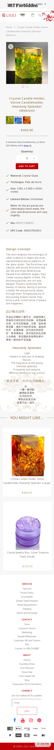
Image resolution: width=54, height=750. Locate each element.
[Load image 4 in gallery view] (27, 87)
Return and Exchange (27, 612)
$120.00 (27, 566)
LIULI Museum (27, 668)
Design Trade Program (27, 600)
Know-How (27, 672)
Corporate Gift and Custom (27, 640)
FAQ (27, 644)
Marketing (27, 632)
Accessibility (27, 596)
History (27, 659)
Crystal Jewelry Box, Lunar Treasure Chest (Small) (28, 554)
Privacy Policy (27, 592)
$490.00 (27, 492)
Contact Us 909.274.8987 (27, 648)
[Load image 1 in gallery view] (23, 87)
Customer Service (27, 628)
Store (27, 624)
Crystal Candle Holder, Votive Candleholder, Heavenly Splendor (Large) (26, 481)
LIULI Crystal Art (31, 746)
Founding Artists (27, 663)
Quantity (27, 151)
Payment (27, 588)
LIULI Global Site (27, 676)
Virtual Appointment (27, 604)
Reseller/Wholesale (27, 636)
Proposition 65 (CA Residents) (27, 684)
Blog (27, 680)
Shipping (27, 608)
